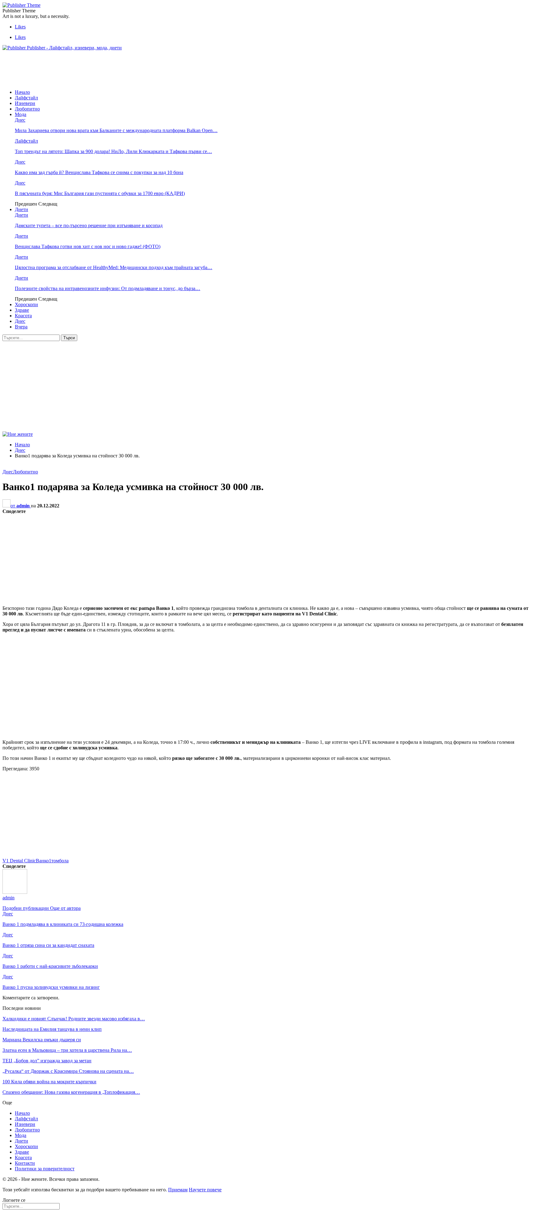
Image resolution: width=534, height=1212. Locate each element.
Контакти (25, 1163)
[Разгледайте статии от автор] (14, 892)
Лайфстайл (26, 97)
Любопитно (27, 108)
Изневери (25, 103)
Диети (21, 209)
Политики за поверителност (44, 1168)
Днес (20, 120)
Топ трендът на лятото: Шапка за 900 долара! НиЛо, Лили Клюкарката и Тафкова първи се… (113, 151)
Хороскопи (26, 304)
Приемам (178, 1189)
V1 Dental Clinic (19, 860)
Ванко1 (43, 860)
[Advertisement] (114, 69)
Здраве (22, 310)
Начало (22, 92)
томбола (60, 860)
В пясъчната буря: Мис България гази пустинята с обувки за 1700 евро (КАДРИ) (100, 193)
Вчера (21, 326)
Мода (20, 114)
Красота (23, 315)
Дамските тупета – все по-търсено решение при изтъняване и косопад (89, 225)
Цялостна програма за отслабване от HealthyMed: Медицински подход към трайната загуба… (113, 267)
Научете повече (205, 1189)
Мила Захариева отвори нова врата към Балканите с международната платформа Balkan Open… (116, 130)
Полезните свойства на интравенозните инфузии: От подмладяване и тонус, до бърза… (107, 288)
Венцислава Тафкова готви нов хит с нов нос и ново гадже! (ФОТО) (87, 246)
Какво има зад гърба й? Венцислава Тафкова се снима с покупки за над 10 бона (99, 172)
